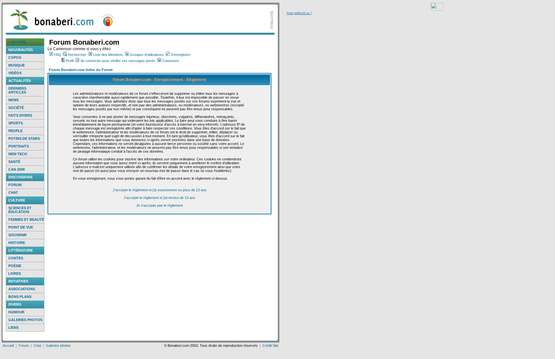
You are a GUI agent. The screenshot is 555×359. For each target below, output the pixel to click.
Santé (14, 162)
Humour (16, 312)
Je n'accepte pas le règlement (159, 205)
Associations (21, 289)
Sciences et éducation (19, 210)
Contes (15, 258)
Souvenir (17, 235)
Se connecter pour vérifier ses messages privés (117, 61)
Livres (14, 273)
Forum (15, 185)
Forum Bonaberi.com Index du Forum (81, 70)
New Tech (17, 154)
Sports (15, 123)
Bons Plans (19, 297)
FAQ (57, 55)
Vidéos (15, 73)
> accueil (17, 42)
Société (16, 108)
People (15, 131)
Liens (13, 327)
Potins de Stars (24, 138)
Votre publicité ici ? (299, 13)
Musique (16, 65)
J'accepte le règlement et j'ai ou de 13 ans (160, 190)
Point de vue (20, 227)
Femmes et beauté (26, 219)
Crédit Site (270, 345)
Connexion (170, 61)
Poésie (14, 266)
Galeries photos (25, 320)
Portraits (18, 146)
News (13, 100)
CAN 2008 (16, 169)
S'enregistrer (180, 55)
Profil (70, 61)
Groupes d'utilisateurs (147, 55)
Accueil (8, 345)
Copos (14, 57)
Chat (13, 192)
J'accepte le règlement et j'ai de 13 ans (159, 198)
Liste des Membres (108, 55)
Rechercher (77, 55)
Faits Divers (20, 115)
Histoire (16, 243)
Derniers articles (17, 90)
